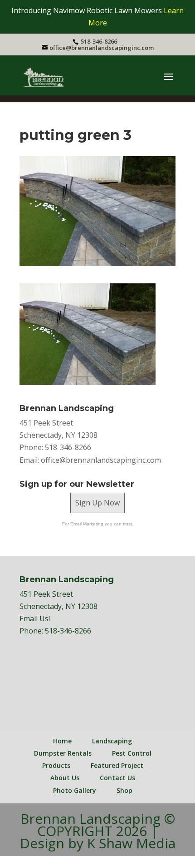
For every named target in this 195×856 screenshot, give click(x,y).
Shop (124, 790)
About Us (64, 777)
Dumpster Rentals (63, 753)
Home (62, 741)
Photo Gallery (74, 790)
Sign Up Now (97, 503)
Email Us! (35, 618)
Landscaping (112, 741)
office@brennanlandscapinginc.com (101, 460)
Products (56, 765)
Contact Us (117, 777)
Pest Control (131, 753)
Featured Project (117, 765)
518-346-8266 (68, 631)
